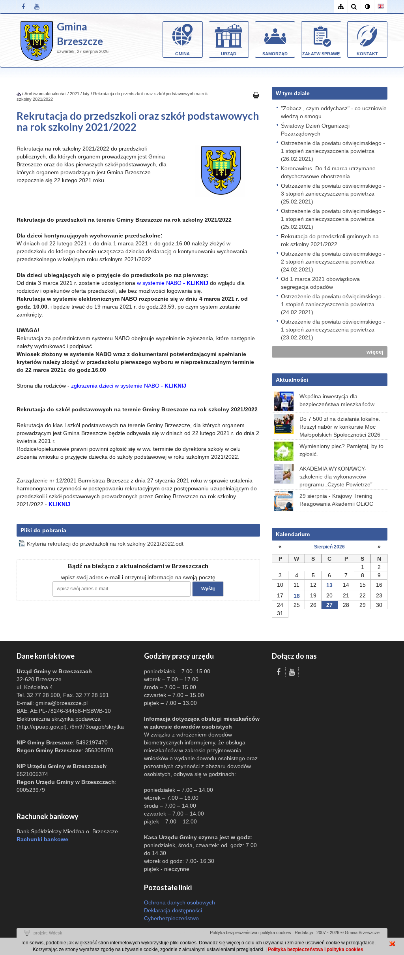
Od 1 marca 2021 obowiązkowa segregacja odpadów (320, 283)
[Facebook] (23, 6)
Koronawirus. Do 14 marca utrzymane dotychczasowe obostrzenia (328, 172)
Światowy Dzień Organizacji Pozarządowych (315, 129)
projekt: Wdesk (48, 933)
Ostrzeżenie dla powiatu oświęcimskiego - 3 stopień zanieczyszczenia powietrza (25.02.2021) (333, 194)
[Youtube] (36, 6)
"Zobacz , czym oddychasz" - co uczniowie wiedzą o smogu (334, 112)
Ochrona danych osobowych (179, 902)
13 (329, 585)
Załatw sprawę (321, 53)
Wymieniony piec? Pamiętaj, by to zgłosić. (341, 450)
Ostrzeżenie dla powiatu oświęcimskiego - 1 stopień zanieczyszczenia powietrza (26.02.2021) (333, 151)
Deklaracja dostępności (173, 910)
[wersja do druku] (256, 95)
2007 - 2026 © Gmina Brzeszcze (348, 932)
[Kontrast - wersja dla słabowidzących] (367, 6)
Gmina (182, 53)
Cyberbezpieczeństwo (171, 918)
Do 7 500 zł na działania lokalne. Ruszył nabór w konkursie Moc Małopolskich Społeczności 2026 (339, 427)
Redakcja (304, 932)
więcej (375, 351)
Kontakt (367, 53)
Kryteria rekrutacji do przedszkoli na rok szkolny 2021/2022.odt (105, 544)
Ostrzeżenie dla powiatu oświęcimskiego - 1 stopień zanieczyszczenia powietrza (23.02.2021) (333, 329)
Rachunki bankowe (42, 839)
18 (297, 596)
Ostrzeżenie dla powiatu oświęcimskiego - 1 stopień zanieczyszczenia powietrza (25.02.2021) (333, 219)
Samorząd (275, 53)
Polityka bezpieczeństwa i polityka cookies (250, 932)
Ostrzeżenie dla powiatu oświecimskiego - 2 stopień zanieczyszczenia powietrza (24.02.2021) (333, 262)
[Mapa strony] (340, 6)
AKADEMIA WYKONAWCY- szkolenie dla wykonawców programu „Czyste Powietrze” (335, 476)
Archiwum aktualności (45, 93)
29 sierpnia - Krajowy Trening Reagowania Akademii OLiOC (336, 500)
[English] (380, 6)
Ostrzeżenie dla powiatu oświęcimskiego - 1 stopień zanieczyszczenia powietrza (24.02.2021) (333, 304)
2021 (74, 93)
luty (86, 93)
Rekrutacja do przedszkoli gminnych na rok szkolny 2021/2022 (330, 240)
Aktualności (292, 380)
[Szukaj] (354, 6)
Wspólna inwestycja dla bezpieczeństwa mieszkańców (336, 400)
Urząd (228, 53)
